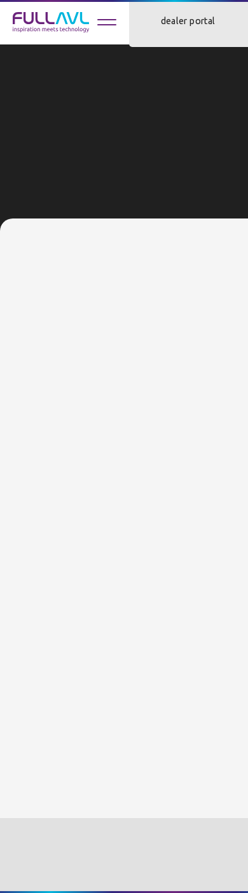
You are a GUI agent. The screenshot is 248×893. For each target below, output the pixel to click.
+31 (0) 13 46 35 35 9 (51, 704)
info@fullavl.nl (39, 720)
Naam (32, 319)
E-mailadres (46, 435)
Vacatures (144, 850)
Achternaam (47, 377)
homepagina (83, 213)
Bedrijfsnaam (50, 492)
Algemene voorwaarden (56, 850)
